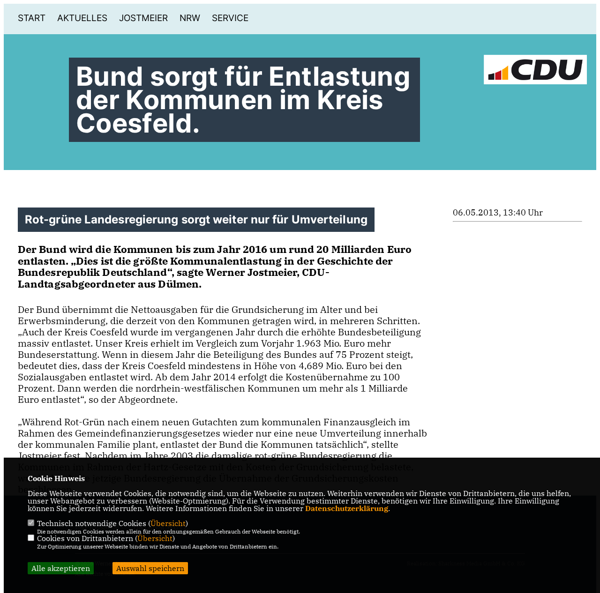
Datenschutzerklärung (346, 508)
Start (31, 18)
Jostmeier (143, 18)
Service (230, 18)
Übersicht (168, 523)
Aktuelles (82, 18)
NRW (190, 18)
